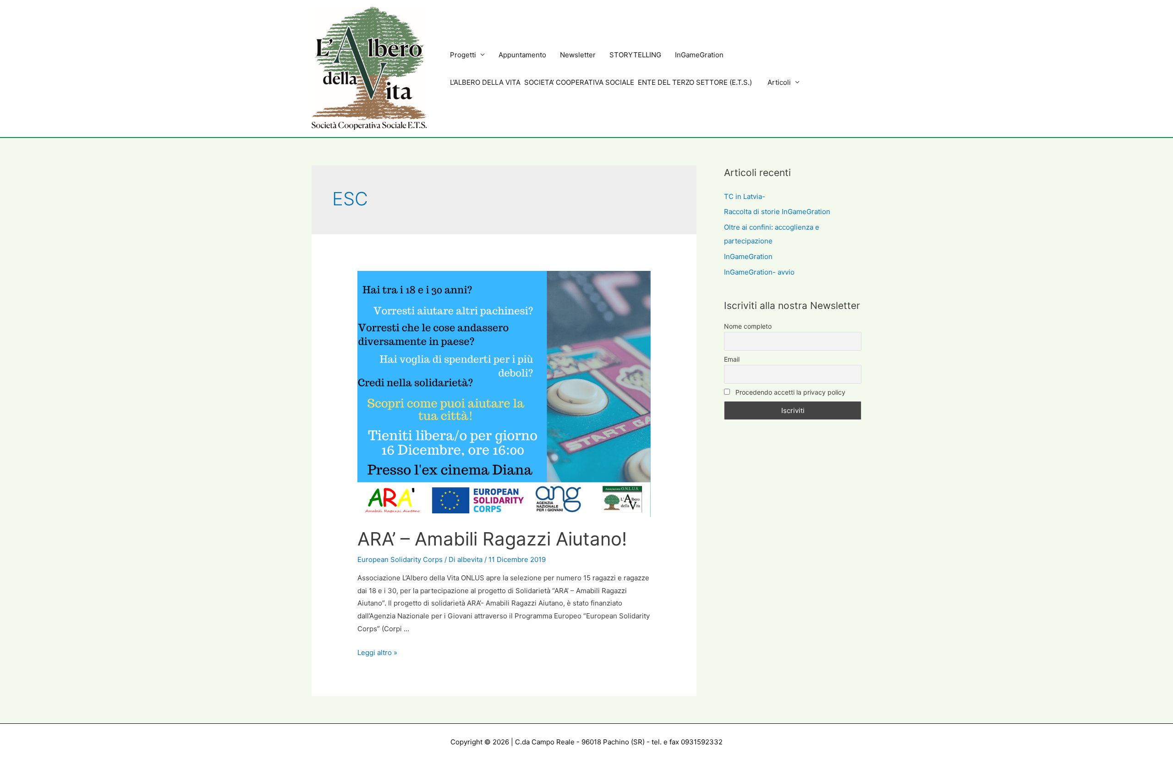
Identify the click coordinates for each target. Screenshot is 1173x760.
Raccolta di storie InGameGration (777, 211)
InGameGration (699, 54)
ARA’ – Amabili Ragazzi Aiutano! (492, 539)
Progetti (463, 54)
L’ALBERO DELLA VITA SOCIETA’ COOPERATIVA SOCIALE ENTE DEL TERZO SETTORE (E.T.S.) (602, 82)
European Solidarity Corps (400, 559)
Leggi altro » (377, 652)
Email (732, 359)
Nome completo (748, 326)
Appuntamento (522, 54)
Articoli (779, 82)
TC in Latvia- (744, 196)
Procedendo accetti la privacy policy (789, 392)
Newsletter (578, 54)
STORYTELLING (635, 54)
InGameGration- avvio (759, 272)
